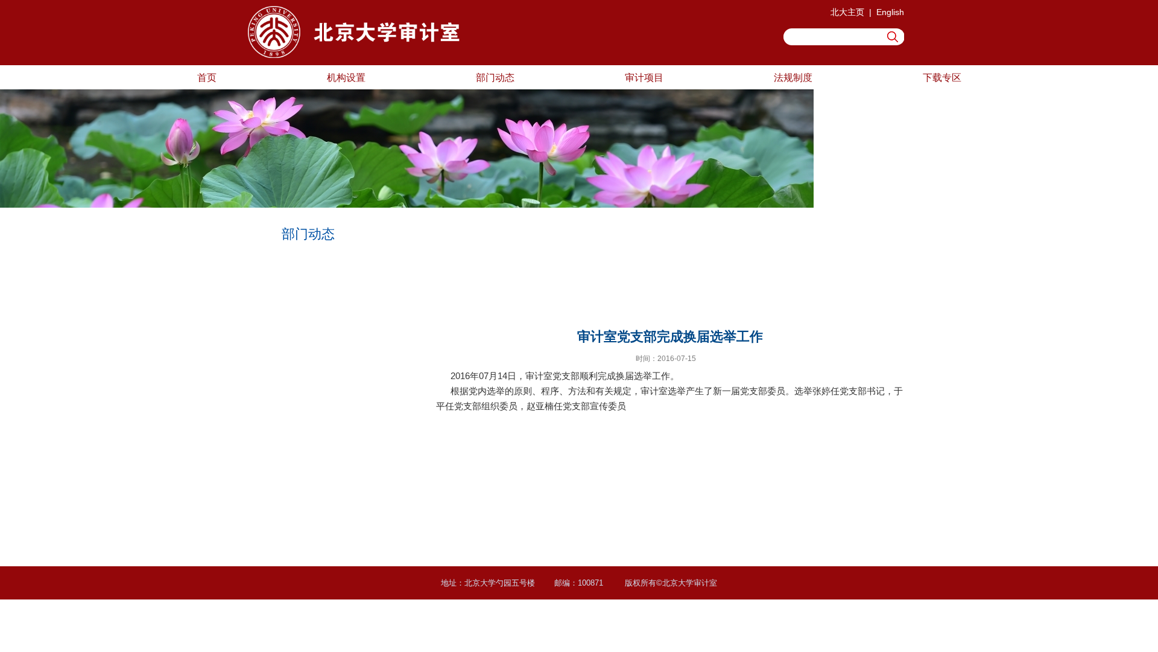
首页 (207, 77)
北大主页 (847, 12)
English (890, 12)
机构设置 (346, 77)
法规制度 (793, 77)
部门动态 (495, 77)
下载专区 (942, 77)
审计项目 (644, 77)
